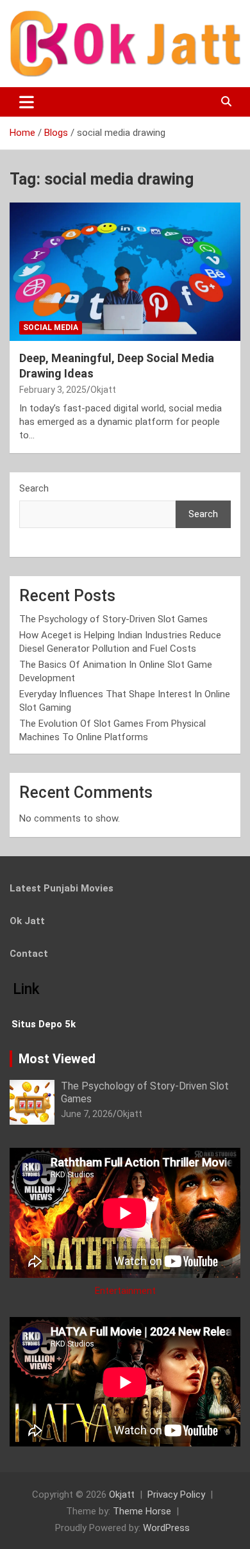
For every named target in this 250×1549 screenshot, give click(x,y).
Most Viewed (57, 1058)
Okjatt (103, 390)
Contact (29, 953)
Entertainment (125, 1290)
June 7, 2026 (87, 1114)
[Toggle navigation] (27, 102)
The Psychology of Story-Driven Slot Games (113, 619)
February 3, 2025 (53, 390)
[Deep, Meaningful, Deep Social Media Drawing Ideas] (125, 271)
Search (34, 488)
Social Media (50, 327)
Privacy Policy (176, 1494)
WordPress (166, 1528)
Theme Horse (142, 1511)
